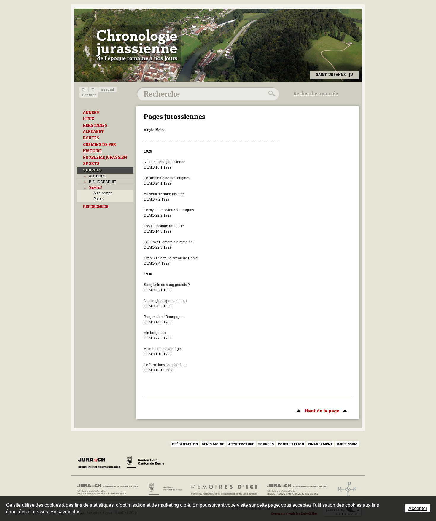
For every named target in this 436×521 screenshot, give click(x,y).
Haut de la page (316, 411)
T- (93, 89)
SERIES (95, 187)
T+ (84, 89)
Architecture (241, 444)
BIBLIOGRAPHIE (102, 182)
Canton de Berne (145, 463)
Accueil (107, 89)
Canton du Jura (101, 463)
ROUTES (91, 138)
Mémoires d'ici (224, 489)
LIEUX (88, 118)
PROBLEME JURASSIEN (105, 157)
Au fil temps (102, 193)
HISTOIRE (92, 150)
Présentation (185, 444)
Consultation (291, 444)
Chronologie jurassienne (136, 44)
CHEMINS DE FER (99, 144)
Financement (320, 444)
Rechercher (271, 94)
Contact (89, 95)
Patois (98, 199)
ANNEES (91, 112)
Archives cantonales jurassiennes (110, 489)
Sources (266, 444)
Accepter (417, 508)
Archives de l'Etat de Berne (164, 489)
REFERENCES (96, 206)
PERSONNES (95, 125)
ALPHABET (93, 131)
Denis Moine (213, 444)
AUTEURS (97, 176)
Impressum (347, 444)
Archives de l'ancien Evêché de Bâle (345, 489)
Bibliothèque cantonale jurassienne (297, 489)
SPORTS (91, 163)
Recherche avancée (316, 93)
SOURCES (92, 170)
